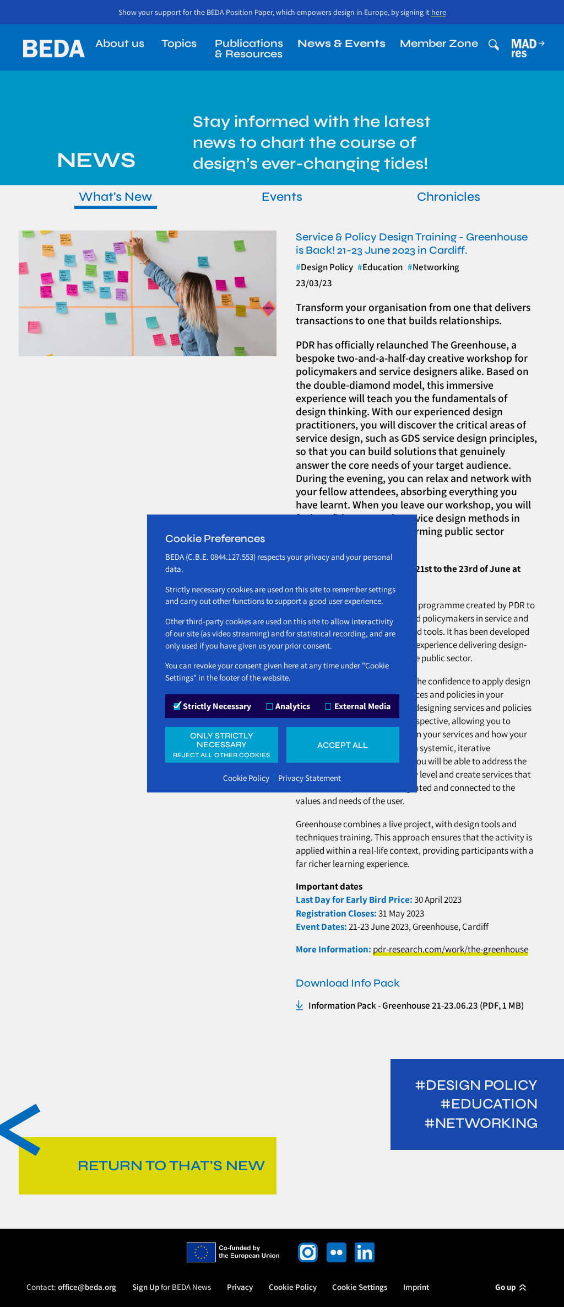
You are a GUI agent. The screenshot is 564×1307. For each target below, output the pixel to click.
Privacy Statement (309, 778)
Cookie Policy (246, 778)
